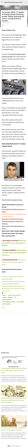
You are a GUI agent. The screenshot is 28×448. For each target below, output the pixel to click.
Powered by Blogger (14, 446)
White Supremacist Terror (8, 301)
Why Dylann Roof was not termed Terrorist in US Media (13, 262)
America (4, 295)
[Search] (26, 2)
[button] (3, 26)
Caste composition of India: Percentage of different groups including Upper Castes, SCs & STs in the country (14, 370)
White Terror (20, 301)
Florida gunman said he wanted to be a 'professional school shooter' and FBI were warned (13, 288)
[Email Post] (3, 293)
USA (15, 297)
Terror (4, 297)
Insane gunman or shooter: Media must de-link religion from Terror (14, 252)
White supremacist (7, 299)
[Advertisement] (14, 333)
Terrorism (10, 297)
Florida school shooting (14, 295)
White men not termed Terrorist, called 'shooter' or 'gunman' (14, 243)
